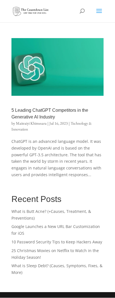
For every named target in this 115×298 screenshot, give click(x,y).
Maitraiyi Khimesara (31, 123)
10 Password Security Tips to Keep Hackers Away (56, 242)
